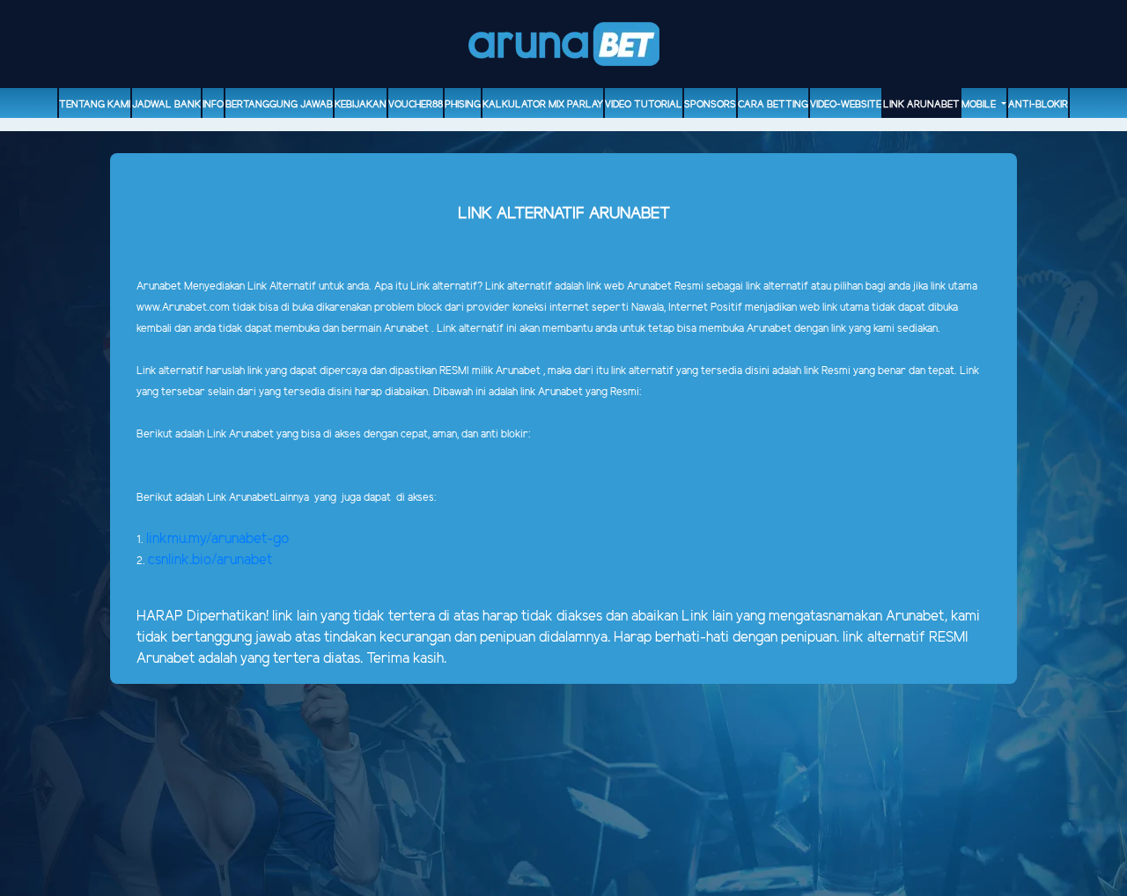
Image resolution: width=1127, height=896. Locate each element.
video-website (845, 105)
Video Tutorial (643, 105)
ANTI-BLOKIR (1038, 105)
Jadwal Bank (166, 105)
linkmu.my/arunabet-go (217, 539)
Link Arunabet (921, 105)
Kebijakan (361, 105)
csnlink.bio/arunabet (210, 560)
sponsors (710, 105)
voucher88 (415, 105)
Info (213, 105)
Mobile (979, 105)
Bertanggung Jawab (279, 105)
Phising (463, 105)
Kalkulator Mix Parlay (542, 105)
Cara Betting (773, 105)
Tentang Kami (94, 105)
